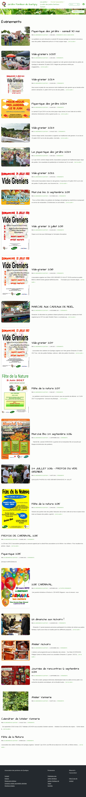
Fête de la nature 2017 (46, 388)
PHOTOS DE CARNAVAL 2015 (19, 536)
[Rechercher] (78, 4)
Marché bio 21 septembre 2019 (51, 192)
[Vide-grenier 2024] (15, 84)
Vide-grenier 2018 (42, 269)
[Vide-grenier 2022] (15, 178)
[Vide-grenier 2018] (15, 275)
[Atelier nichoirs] (15, 650)
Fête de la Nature (12, 737)
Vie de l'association (68, 35)
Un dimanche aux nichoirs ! (48, 619)
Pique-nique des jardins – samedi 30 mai (55, 31)
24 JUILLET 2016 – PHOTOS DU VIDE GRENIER (54, 470)
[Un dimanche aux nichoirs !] (15, 624)
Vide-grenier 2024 (43, 79)
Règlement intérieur (10, 781)
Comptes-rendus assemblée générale (16, 783)
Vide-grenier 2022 (43, 173)
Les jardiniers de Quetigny (41, 35)
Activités (61, 588)
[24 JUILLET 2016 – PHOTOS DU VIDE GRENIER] (15, 473)
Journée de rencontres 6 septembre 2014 (55, 670)
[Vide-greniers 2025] (15, 60)
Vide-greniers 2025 (44, 54)
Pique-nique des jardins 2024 (49, 104)
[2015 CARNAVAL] (15, 588)
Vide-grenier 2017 (42, 343)
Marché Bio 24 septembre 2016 (52, 434)
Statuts (7, 779)
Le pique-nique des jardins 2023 (51, 152)
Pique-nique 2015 (11, 554)
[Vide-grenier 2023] (15, 132)
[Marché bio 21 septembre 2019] (15, 197)
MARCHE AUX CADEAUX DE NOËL (53, 307)
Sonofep (50, 786)
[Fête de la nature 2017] (15, 393)
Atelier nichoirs (41, 644)
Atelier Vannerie (42, 697)
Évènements (59, 35)
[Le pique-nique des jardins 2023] (15, 156)
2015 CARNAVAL (42, 584)
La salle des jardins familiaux (49, 4)
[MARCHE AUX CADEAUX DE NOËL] (15, 312)
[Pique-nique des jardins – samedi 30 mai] (15, 36)
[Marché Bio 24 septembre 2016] (15, 439)
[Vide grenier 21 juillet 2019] (15, 230)
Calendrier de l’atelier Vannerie (20, 719)
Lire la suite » (72, 41)
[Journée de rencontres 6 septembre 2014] (15, 675)
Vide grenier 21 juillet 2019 (47, 226)
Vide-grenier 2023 (43, 128)
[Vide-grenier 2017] (15, 348)
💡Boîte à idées (78, 11)
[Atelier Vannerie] (15, 701)
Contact (42, 7)
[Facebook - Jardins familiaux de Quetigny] (83, 4)
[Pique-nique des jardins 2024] (15, 108)
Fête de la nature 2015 (46, 504)
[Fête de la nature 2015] (15, 509)
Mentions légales (10, 786)
